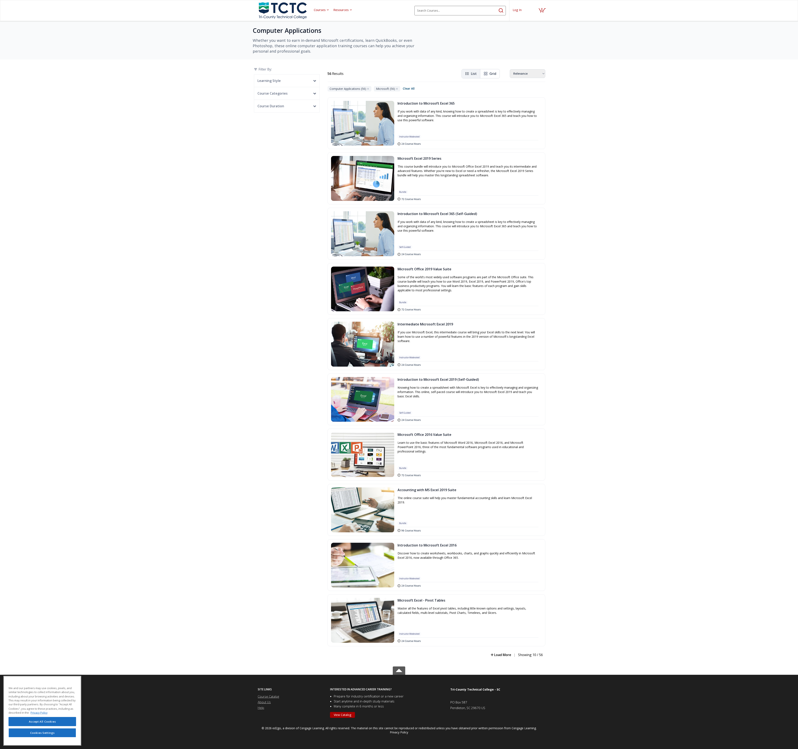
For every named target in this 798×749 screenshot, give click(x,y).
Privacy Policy (399, 732)
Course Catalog (268, 696)
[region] (42, 711)
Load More (502, 655)
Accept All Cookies (42, 721)
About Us (264, 702)
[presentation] (321, 9)
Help (261, 708)
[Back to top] (399, 670)
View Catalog (342, 715)
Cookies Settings (42, 733)
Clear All (409, 88)
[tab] (291, 689)
